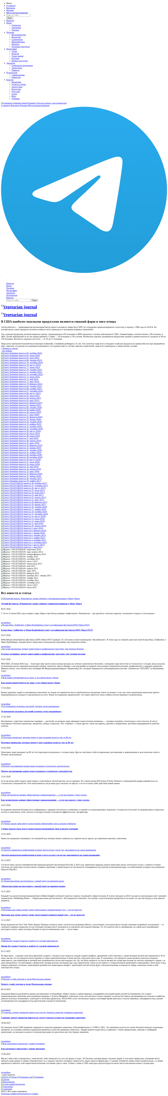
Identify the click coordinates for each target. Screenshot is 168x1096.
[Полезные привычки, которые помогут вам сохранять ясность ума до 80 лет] (36, 737)
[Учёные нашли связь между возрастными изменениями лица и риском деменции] (38, 823)
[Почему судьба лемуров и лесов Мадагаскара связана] (26, 979)
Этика (14, 51)
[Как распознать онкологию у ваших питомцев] (23, 1044)
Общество (16, 77)
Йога (14, 96)
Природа (15, 70)
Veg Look (16, 91)
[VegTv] (5, 1077)
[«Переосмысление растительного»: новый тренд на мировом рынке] (32, 881)
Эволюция (16, 28)
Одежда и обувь (19, 84)
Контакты (10, 8)
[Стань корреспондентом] (13, 1084)
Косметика (16, 82)
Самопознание (18, 75)
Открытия (16, 25)
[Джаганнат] (7, 1086)
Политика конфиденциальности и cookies (19, 1094)
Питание (10, 32)
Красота (10, 80)
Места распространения (17, 13)
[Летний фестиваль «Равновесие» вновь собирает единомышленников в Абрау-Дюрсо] (40, 598)
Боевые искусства (20, 61)
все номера (7, 351)
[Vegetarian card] (25, 1077)
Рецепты (15, 44)
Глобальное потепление (22, 65)
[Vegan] (13, 1077)
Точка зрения (17, 56)
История (15, 58)
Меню (9, 3)
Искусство (16, 89)
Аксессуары (17, 87)
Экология (10, 63)
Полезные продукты (21, 46)
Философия (11, 49)
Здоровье (16, 99)
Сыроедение (17, 39)
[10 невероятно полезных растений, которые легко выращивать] (30, 706)
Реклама (10, 10)
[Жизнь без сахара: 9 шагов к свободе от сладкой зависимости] (29, 941)
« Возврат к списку (9, 348)
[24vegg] (5, 1079)
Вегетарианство (19, 35)
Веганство (16, 37)
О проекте (10, 5)
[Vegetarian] (38, 1077)
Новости (10, 20)
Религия (15, 54)
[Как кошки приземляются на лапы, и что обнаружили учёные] (29, 678)
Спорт (14, 94)
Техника (15, 30)
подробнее (5, 622)
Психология (11, 73)
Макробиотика (18, 42)
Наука (9, 23)
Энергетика (17, 68)
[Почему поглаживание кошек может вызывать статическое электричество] (35, 766)
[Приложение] (8, 1082)
